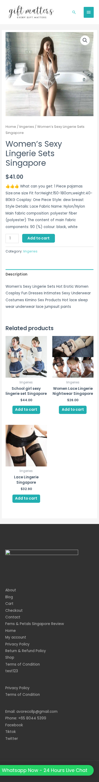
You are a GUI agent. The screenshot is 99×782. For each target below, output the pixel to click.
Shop (9, 657)
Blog (9, 597)
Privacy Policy (17, 644)
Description (16, 274)
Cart (9, 603)
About (10, 590)
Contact (12, 617)
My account (15, 637)
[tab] (49, 274)
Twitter (11, 738)
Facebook (14, 725)
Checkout (14, 610)
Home (11, 126)
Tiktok (10, 731)
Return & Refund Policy (25, 650)
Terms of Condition (22, 664)
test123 (11, 671)
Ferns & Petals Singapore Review (34, 623)
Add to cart (38, 238)
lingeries (26, 126)
